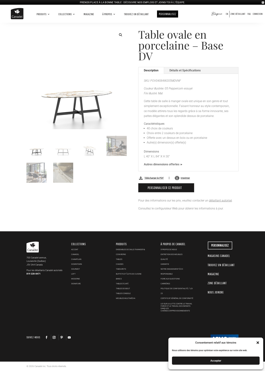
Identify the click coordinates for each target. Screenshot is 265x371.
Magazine (89, 14)
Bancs (119, 279)
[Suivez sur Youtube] (69, 337)
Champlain (76, 259)
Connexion (258, 14)
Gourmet (75, 269)
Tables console (123, 293)
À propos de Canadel (173, 244)
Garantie (165, 264)
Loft (73, 274)
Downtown (76, 264)
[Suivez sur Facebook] (46, 337)
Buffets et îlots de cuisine (129, 274)
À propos (107, 14)
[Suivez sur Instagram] (54, 337)
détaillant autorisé (220, 200)
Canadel (75, 254)
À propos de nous (169, 249)
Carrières (165, 284)
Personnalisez (220, 245)
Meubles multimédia (125, 298)
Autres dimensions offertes (161, 164)
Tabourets (121, 269)
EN (227, 14)
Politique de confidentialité (174, 288)
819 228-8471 (33, 274)
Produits (42, 14)
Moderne (75, 279)
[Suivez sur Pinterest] (61, 337)
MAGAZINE (213, 274)
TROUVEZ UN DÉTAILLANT (221, 265)
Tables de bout (123, 288)
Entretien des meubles (171, 254)
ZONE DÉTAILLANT (217, 283)
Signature (76, 284)
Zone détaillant (237, 14)
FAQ (249, 14)
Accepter (215, 360)
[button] (120, 35)
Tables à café (122, 284)
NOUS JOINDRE (216, 292)
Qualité (164, 259)
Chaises (119, 264)
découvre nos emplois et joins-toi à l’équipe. (154, 2)
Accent (74, 249)
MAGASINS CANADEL (219, 256)
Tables (119, 259)
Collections (65, 14)
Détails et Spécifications (185, 70)
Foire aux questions (170, 279)
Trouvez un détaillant (136, 14)
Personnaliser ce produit (165, 188)
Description (151, 70)
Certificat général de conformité (177, 298)
